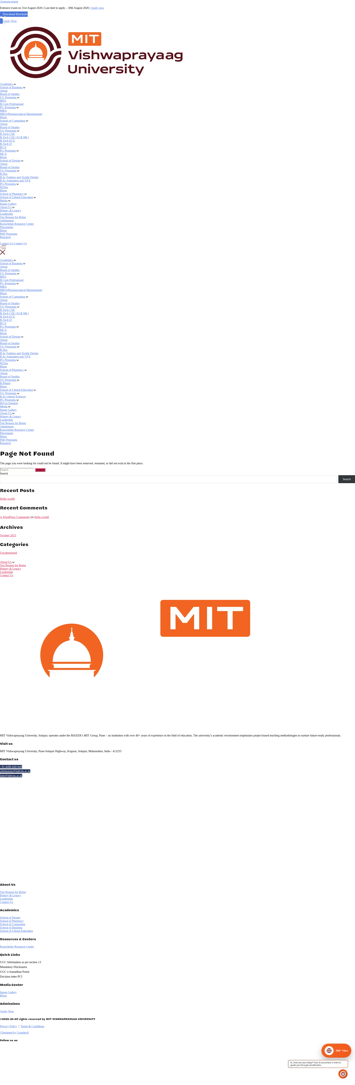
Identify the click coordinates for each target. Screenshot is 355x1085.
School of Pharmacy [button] (12, 193)
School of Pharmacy (12, 920)
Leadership (6, 213)
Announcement (9, 1)
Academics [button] (7, 84)
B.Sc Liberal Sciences (13, 396)
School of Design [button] (10, 160)
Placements (6, 227)
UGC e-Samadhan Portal (14, 971)
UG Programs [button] (8, 97)
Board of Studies (10, 94)
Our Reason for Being (13, 217)
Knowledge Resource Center (17, 223)
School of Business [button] (11, 87)
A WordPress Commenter (15, 517)
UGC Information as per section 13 (20, 962)
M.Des (4, 187)
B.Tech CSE (7, 134)
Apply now (97, 7)
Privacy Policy (8, 1026)
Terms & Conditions (32, 1026)
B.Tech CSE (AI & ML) (14, 137)
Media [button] (4, 200)
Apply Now (10, 21)
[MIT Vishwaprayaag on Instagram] (34, 1073)
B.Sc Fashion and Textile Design (19, 177)
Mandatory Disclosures (13, 967)
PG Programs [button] (8, 107)
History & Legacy (10, 210)
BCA (3, 147)
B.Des (3, 173)
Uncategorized (8, 552)
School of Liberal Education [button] (17, 197)
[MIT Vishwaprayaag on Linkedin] (34, 1057)
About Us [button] (6, 207)
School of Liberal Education (16, 930)
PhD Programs (8, 233)
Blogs (3, 117)
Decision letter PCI (11, 976)
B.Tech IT (6, 144)
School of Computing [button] (13, 120)
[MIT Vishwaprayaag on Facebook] (34, 1065)
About (3, 90)
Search (4, 473)
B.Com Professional (11, 104)
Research (5, 237)
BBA (3, 100)
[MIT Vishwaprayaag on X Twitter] (34, 1050)
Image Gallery (8, 203)
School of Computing (12, 924)
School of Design (10, 917)
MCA (3, 154)
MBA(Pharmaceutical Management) (21, 114)
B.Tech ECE (7, 140)
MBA (3, 110)
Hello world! (7, 498)
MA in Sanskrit (9, 403)
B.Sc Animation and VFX (15, 180)
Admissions (7, 220)
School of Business (11, 927)
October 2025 (8, 535)
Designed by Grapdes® (15, 1032)
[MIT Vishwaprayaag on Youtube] (34, 1081)
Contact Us (6, 575)
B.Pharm (5, 383)
